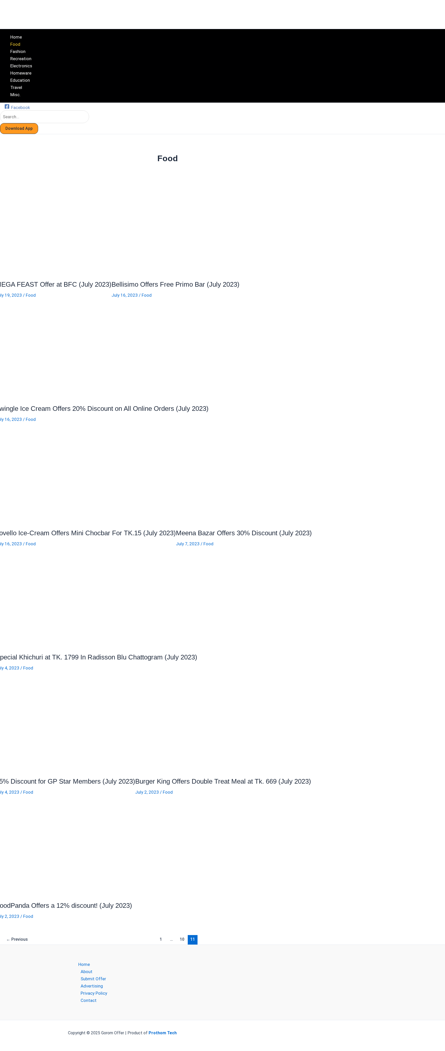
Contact (89, 1000)
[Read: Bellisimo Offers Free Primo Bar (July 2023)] (157, 271)
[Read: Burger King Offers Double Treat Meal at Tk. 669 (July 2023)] (180, 768)
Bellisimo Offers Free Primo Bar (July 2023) (175, 284)
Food (31, 295)
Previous (17, 939)
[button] (19, 128)
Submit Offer (93, 978)
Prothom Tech (163, 1032)
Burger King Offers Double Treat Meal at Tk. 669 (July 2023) (223, 781)
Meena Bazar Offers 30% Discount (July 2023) (244, 533)
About (86, 971)
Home (84, 964)
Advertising (92, 986)
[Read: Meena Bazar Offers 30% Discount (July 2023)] (221, 519)
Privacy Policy (94, 993)
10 (182, 939)
